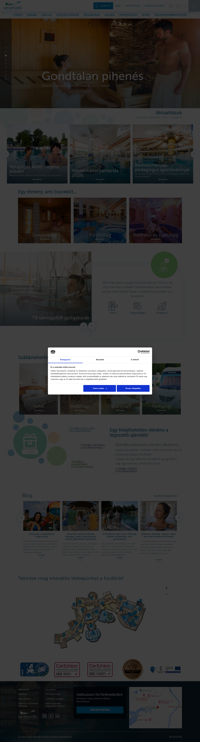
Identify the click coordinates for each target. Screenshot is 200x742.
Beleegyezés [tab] (65, 360)
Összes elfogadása (133, 388)
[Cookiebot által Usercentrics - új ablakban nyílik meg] (139, 352)
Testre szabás (98, 388)
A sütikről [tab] (135, 360)
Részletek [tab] (100, 360)
